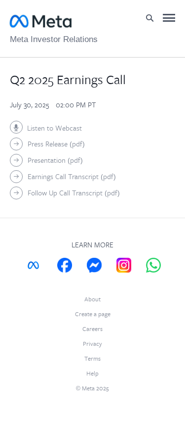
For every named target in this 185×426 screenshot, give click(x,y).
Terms (92, 359)
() (56, 144)
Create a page (93, 314)
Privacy (92, 344)
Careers (92, 329)
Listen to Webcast (54, 128)
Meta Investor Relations (54, 39)
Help (92, 374)
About (92, 299)
